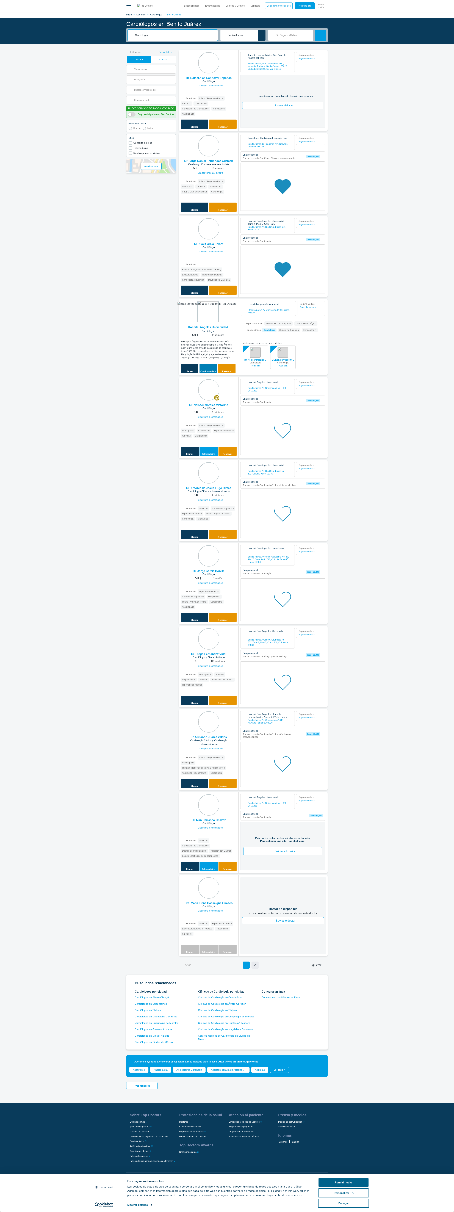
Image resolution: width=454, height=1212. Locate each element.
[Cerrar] (321, 1061)
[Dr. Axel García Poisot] (208, 228)
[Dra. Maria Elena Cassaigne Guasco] (208, 888)
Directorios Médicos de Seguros (244, 1122)
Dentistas (255, 5)
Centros (163, 59)
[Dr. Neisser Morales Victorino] (208, 390)
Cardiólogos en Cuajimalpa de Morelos (156, 1022)
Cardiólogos (156, 14)
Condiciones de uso (139, 1151)
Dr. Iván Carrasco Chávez (283, 360)
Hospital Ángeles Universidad (208, 327)
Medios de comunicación (290, 1122)
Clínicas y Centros (235, 5)
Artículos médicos (286, 1126)
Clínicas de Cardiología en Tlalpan (217, 1010)
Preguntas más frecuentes (241, 1131)
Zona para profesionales (279, 6)
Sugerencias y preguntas (241, 1126)
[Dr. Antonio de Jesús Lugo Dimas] (208, 473)
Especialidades (192, 5)
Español (283, 1142)
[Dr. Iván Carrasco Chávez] (208, 805)
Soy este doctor (285, 920)
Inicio (129, 14)
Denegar (343, 1203)
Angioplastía (161, 1069)
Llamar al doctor (284, 105)
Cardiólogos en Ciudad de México (154, 1042)
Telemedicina (140, 148)
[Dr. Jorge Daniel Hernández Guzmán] (208, 145)
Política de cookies (139, 1156)
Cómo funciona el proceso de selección (149, 1136)
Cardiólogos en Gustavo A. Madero (154, 1029)
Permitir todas (343, 1182)
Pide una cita (304, 6)
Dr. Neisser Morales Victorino (255, 360)
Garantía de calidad (139, 1131)
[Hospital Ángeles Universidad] (208, 311)
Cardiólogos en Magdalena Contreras (156, 1016)
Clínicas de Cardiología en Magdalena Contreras (225, 1029)
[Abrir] (173, 69)
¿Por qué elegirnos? (140, 1126)
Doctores (141, 14)
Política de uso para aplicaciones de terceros (151, 1161)
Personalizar (341, 1192)
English (295, 1142)
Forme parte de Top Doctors (192, 1136)
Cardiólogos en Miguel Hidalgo (152, 1035)
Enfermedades (212, 5)
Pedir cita (255, 366)
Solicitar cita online (285, 851)
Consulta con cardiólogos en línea (281, 997)
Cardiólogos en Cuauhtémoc (151, 1003)
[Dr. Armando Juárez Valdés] (208, 722)
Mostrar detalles (137, 1204)
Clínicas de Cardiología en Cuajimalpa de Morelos (226, 1016)
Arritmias (260, 1069)
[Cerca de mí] (261, 35)
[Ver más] (234, 57)
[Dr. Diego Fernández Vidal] (208, 639)
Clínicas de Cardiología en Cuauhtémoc (220, 997)
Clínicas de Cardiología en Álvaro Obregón (222, 1003)
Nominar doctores (187, 1152)
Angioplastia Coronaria (189, 1069)
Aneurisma (139, 1069)
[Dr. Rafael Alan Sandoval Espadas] (208, 62)
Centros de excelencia (190, 1126)
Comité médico (137, 1141)
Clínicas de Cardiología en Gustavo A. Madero (224, 1022)
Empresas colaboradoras (191, 1131)
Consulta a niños (142, 142)
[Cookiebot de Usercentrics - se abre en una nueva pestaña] (103, 1205)
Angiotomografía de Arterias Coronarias (230, 1069)
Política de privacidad (140, 1146)
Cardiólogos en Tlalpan (148, 1010)
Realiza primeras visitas (146, 153)
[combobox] (175, 35)
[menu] (129, 6)
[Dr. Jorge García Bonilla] (208, 556)
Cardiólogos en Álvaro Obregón (152, 997)
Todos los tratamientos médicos (244, 1136)
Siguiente (316, 965)
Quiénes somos (137, 1122)
